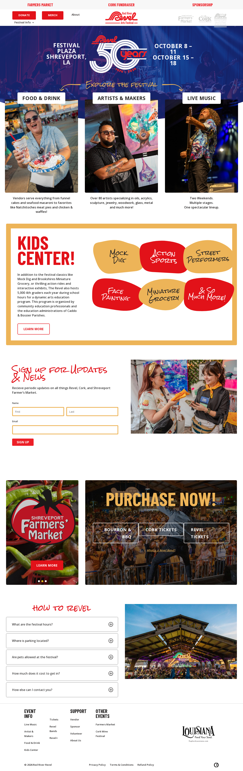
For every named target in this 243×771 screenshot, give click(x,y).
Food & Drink (41, 98)
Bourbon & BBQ (117, 533)
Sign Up (23, 442)
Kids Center (31, 750)
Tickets (54, 719)
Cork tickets (161, 529)
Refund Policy (145, 764)
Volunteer (76, 733)
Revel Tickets (199, 533)
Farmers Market (40, 5)
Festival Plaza (66, 48)
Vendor (74, 719)
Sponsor (75, 726)
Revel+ (54, 738)
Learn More (34, 329)
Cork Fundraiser (121, 5)
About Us (75, 740)
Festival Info (22, 22)
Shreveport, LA (67, 59)
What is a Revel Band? (161, 550)
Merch (52, 15)
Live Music (201, 98)
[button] (39, 581)
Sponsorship (202, 5)
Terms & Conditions (121, 764)
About (76, 14)
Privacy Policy (97, 764)
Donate (24, 15)
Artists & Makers (122, 98)
